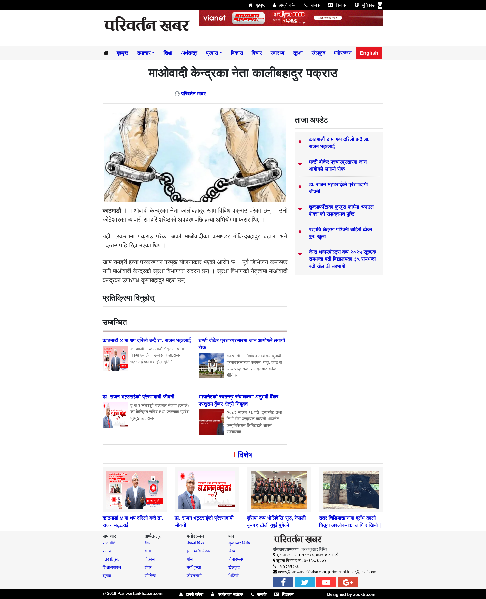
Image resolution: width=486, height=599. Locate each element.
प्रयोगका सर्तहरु (230, 594)
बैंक (147, 543)
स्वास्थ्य (277, 53)
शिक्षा (168, 53)
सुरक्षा (298, 53)
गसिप (191, 559)
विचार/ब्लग (236, 559)
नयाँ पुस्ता (194, 567)
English (369, 53)
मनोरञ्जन (342, 53)
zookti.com (364, 594)
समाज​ (107, 551)
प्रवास (212, 53)
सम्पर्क (315, 5)
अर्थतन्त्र (189, 53)
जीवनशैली (194, 575)
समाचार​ (144, 53)
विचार (257, 53)
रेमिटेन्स (150, 575)
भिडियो (233, 575)
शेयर (148, 567)
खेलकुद (318, 53)
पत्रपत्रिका (111, 559)
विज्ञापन (341, 5)
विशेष (245, 455)
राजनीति (109, 543)
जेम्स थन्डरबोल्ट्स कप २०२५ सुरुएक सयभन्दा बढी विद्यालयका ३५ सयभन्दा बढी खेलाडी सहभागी (342, 259)
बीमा (148, 551)
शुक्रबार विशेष (239, 543)
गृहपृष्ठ (259, 5)
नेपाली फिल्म (196, 543)
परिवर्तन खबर (193, 93)
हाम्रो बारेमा (287, 5)
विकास (237, 53)
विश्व (231, 551)
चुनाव (107, 575)
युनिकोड (368, 5)
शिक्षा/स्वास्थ (112, 567)
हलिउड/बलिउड (198, 551)
